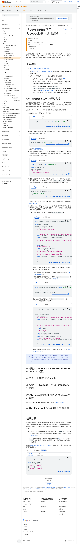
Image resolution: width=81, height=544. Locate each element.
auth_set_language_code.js (59, 174)
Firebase (28, 25)
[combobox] (38, 1)
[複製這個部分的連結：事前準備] (38, 64)
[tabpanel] (51, 124)
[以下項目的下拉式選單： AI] (20, 10)
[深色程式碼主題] (68, 120)
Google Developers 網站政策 (33, 489)
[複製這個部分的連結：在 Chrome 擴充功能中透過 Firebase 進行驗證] (35, 398)
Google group (62, 506)
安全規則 (60, 438)
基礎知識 (9, 10)
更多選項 (18, 2)
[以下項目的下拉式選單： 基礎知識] (13, 10)
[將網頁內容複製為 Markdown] (65, 33)
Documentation (8, 7)
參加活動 (43, 511)
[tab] (34, 117)
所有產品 (25, 534)
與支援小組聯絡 (63, 501)
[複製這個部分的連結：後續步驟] (38, 419)
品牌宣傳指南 (62, 511)
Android (25, 524)
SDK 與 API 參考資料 (28, 504)
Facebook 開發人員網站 (47, 90)
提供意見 (67, 29)
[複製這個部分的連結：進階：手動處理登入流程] (58, 378)
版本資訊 (61, 509)
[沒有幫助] (70, 25)
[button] (9, 25)
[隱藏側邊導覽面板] (19, 541)
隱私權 (28, 540)
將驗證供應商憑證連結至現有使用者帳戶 (41, 445)
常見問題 (61, 514)
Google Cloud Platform (29, 531)
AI (17, 10)
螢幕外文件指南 (59, 402)
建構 (24, 10)
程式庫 (24, 509)
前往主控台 (71, 2)
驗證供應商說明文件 (39, 149)
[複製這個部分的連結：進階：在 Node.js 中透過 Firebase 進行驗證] (35, 388)
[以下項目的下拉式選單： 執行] (34, 10)
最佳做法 (55, 279)
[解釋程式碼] (65, 120)
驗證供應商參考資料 (35, 203)
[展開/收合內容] (38, 38)
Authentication (21, 7)
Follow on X (44, 506)
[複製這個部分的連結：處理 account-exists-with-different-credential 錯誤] (45, 372)
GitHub (25, 511)
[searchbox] (10, 15)
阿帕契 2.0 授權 (66, 487)
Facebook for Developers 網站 (41, 71)
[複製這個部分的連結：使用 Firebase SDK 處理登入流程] (64, 99)
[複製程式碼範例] (70, 120)
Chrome (25, 526)
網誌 (65, 2)
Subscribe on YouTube (46, 509)
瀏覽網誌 (43, 501)
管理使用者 (34, 435)
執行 (31, 10)
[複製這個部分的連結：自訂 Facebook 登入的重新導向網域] (28, 411)
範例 (46, 10)
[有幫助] (68, 25)
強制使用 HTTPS (43, 356)
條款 (24, 540)
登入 (78, 2)
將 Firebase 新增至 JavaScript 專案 (39, 68)
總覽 (3, 10)
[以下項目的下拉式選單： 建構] (27, 10)
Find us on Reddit (45, 504)
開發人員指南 (26, 501)
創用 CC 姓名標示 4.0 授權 (49, 487)
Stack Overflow (63, 504)
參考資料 (40, 10)
